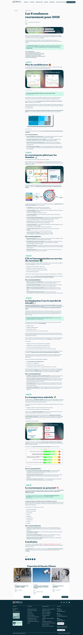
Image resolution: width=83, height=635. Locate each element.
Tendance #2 (28, 152)
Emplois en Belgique (71, 2)
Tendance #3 (28, 255)
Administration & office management (48, 609)
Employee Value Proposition (32, 609)
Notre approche (15, 608)
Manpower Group (29, 108)
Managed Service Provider (31, 618)
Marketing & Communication (47, 621)
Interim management (31, 615)
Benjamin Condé (39, 591)
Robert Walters (30, 94)
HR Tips (16, 584)
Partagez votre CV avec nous (62, 627)
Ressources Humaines (46, 615)
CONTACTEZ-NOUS (60, 2)
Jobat (36, 45)
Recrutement (36, 584)
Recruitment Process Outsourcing (33, 616)
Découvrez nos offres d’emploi (62, 626)
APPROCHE (26, 2)
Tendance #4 (28, 298)
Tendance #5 (28, 394)
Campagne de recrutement (32, 610)
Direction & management (46, 612)
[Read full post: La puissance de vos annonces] (60, 575)
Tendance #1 (28, 62)
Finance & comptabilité (46, 613)
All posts (16, 10)
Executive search (30, 613)
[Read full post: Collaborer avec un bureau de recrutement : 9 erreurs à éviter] (41, 575)
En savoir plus (26, 596)
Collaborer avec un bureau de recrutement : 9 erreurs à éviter (41, 587)
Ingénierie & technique (46, 610)
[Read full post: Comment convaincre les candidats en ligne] (22, 575)
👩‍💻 (34, 53)
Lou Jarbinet (20, 590)
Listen (28, 466)
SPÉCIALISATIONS (39, 2)
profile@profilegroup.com (61, 611)
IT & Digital (44, 616)
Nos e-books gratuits (16, 611)
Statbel (28, 90)
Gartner (29, 498)
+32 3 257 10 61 (59, 614)
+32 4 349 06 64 (60, 619)
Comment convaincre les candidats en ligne (21, 586)
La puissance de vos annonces (57, 586)
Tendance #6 (28, 485)
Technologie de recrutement (32, 619)
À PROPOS (46, 2)
